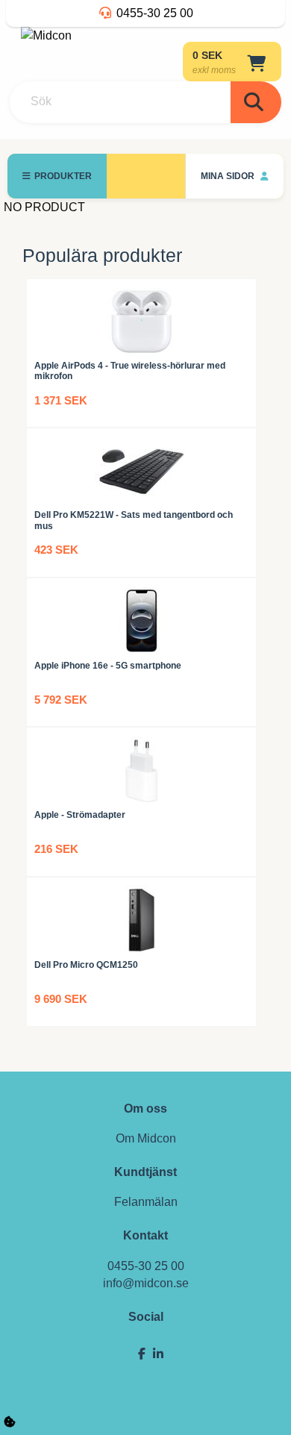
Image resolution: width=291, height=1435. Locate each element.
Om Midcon (146, 1138)
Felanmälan (146, 1201)
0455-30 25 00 (154, 13)
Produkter (63, 176)
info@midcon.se (146, 1283)
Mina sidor (229, 176)
